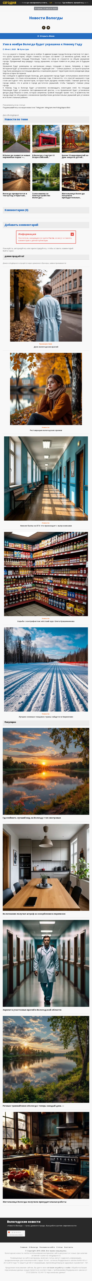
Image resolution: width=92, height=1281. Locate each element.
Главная (23, 1247)
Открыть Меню (47, 36)
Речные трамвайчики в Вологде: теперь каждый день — (33, 1105)
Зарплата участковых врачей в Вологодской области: (32, 1009)
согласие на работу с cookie (59, 1267)
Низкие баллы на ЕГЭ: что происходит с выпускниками (46, 526)
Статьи (59, 1247)
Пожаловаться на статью (14, 105)
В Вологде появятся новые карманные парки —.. (16, 156)
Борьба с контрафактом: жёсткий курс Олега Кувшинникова (45, 621)
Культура (24, 49)
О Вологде (33, 1247)
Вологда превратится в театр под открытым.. (15, 194)
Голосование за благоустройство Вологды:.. (41, 195)
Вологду (6, 54)
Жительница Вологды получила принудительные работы (34, 1202)
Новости (45, 427)
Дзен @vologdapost (11, 115)
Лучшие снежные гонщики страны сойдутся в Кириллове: (46, 717)
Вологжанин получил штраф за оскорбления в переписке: (34, 913)
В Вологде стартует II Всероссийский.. (43, 156)
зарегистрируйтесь (39, 248)
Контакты (68, 1247)
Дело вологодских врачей (46, 347)
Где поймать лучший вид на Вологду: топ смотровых (32, 817)
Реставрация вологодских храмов (46, 430)
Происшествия (45, 344)
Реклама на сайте (47, 1247)
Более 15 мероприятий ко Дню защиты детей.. (75, 156)
